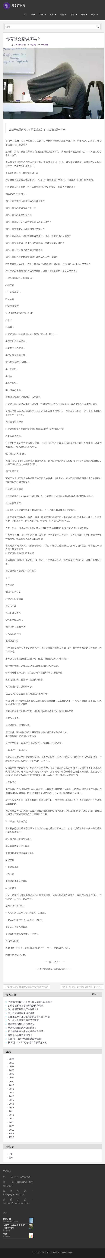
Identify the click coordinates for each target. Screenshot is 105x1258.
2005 (11, 1122)
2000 (11, 1129)
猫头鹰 (33, 45)
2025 (11, 1062)
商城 (83, 14)
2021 (11, 1077)
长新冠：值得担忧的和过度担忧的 (24, 1038)
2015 (11, 1100)
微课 (72, 14)
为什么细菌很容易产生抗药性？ (23, 1009)
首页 (25, 14)
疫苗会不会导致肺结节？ (20, 1035)
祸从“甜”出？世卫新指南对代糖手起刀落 (27, 1042)
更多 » (95, 994)
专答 (62, 14)
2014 (11, 1103)
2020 (11, 1081)
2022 (11, 1074)
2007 (11, 1118)
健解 (52, 14)
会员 (93, 14)
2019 (11, 1085)
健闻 (33, 14)
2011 (11, 1111)
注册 (11, 1153)
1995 (11, 1137)
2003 (11, 1126)
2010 (11, 1114)
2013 (11, 1107)
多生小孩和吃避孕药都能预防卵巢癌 (25, 1005)
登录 (11, 1157)
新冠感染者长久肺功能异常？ (22, 1027)
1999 (11, 1133)
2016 (11, 1096)
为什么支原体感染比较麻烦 (21, 1013)
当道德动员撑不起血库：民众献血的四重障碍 (30, 1001)
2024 (11, 1066)
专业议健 (44, 45)
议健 (41, 14)
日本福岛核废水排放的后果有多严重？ (26, 1031)
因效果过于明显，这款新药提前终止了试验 (29, 1016)
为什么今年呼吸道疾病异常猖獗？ (24, 1020)
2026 (11, 1059)
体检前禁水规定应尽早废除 (21, 1024)
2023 (11, 1070)
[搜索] (97, 26)
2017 (11, 1092)
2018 (11, 1088)
